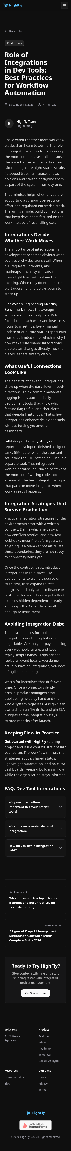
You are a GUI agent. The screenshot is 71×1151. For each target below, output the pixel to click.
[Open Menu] (64, 5)
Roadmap (45, 1048)
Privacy (43, 1083)
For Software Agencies (12, 1038)
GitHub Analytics (49, 1061)
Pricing (43, 1042)
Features (44, 1036)
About (42, 1077)
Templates (45, 1054)
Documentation (14, 1077)
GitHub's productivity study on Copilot (35, 441)
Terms (42, 1089)
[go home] (35, 1113)
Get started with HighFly (25, 741)
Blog (7, 1083)
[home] (14, 5)
